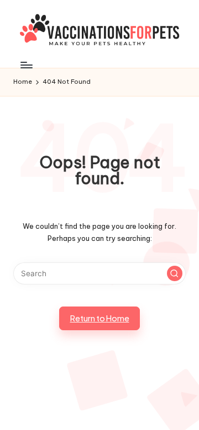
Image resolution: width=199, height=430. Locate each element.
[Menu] (26, 65)
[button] (174, 273)
